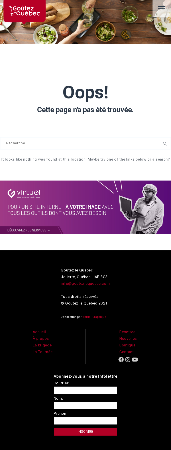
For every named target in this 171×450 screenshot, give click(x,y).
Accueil (39, 332)
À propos (41, 338)
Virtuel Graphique (94, 316)
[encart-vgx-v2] (85, 207)
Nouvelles (128, 338)
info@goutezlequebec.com (85, 283)
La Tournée (43, 352)
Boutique (127, 345)
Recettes (127, 332)
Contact (126, 352)
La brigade (42, 345)
